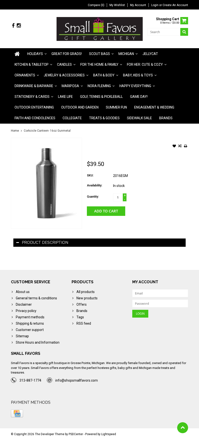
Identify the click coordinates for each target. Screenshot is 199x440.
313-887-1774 (30, 380)
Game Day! (139, 97)
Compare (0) (96, 5)
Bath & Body (104, 75)
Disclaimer (24, 304)
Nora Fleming (99, 86)
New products (87, 298)
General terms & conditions (36, 298)
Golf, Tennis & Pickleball (101, 97)
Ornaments (25, 75)
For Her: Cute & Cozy (145, 64)
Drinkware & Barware (34, 86)
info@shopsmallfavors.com (76, 380)
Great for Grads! (66, 54)
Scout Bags (99, 54)
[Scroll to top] (182, 427)
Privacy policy (26, 311)
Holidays (35, 54)
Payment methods (30, 317)
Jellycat (150, 54)
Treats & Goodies (104, 118)
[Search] (184, 32)
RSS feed (83, 323)
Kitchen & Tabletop (32, 64)
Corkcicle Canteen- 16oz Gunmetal (47, 130)
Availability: (94, 185)
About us (23, 292)
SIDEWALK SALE (139, 118)
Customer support (30, 330)
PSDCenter (76, 434)
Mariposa (70, 86)
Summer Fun (116, 107)
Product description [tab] (45, 242)
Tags (80, 317)
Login (155, 5)
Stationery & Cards (32, 97)
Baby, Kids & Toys (138, 75)
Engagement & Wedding (154, 107)
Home (15, 130)
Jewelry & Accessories (64, 75)
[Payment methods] (17, 413)
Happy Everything (135, 86)
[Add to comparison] (180, 146)
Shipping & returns (30, 323)
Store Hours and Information (37, 342)
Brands (166, 118)
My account (138, 5)
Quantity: (93, 196)
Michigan (126, 54)
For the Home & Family (99, 64)
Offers (81, 304)
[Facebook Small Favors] (13, 25)
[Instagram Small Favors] (19, 25)
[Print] (185, 146)
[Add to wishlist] (174, 146)
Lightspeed (108, 434)
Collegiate (72, 118)
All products (85, 292)
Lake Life (65, 97)
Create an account (175, 5)
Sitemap (22, 336)
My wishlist (117, 5)
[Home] (17, 53)
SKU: (90, 175)
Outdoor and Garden (80, 107)
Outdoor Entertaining (34, 107)
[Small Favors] (100, 29)
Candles (64, 64)
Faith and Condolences (35, 118)
